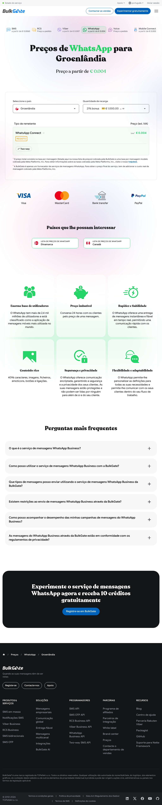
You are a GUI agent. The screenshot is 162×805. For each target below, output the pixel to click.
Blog (139, 708)
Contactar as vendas (100, 10)
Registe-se (10, 685)
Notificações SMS (13, 717)
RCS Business (11, 730)
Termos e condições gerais (40, 796)
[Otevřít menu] (156, 11)
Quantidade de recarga (95, 101)
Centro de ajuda (146, 714)
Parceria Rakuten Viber (146, 722)
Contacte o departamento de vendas (113, 750)
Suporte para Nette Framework (147, 744)
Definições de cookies (85, 801)
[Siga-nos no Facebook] (142, 798)
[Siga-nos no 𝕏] (135, 798)
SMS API (74, 708)
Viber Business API (80, 726)
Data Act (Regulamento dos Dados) (102, 796)
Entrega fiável (44, 728)
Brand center (111, 734)
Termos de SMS (62, 801)
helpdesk (132, 162)
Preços (107, 740)
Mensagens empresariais (44, 710)
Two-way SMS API (79, 742)
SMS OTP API (77, 714)
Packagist (142, 730)
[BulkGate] (14, 11)
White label (109, 728)
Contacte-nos (31, 685)
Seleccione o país (22, 101)
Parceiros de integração (110, 720)
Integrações (43, 743)
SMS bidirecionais (13, 736)
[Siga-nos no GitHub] (157, 798)
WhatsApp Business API (76, 734)
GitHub (140, 736)
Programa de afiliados (111, 710)
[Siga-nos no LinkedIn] (127, 798)
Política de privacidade (69, 796)
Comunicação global (44, 720)
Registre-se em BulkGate (81, 611)
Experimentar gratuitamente (132, 10)
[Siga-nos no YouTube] (150, 798)
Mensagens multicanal (43, 735)
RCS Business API (79, 720)
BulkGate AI (43, 749)
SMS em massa (12, 711)
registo (21, 138)
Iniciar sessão (153, 3)
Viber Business (11, 724)
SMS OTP (8, 742)
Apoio (120, 3)
